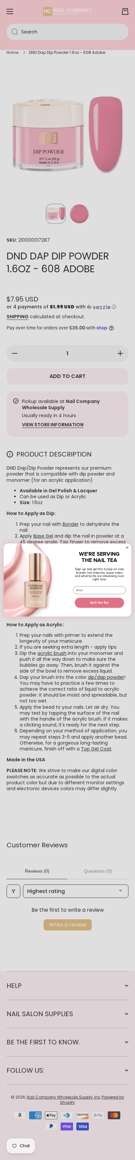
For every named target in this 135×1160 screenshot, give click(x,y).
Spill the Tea (99, 602)
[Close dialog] (127, 547)
